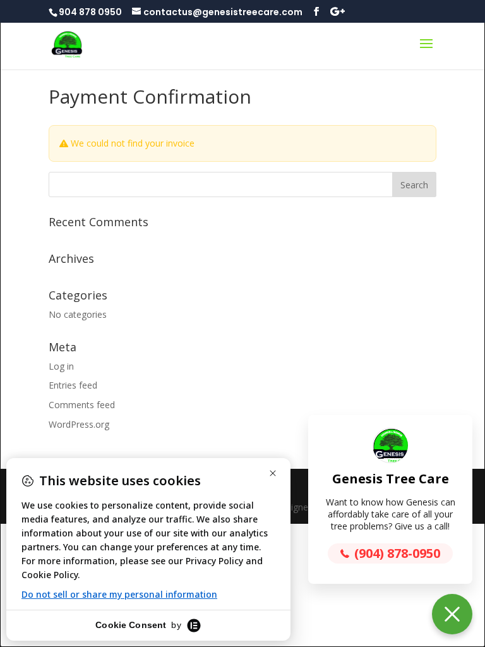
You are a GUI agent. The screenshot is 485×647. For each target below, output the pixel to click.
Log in (61, 366)
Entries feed (73, 385)
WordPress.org (79, 424)
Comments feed (82, 405)
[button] (452, 614)
